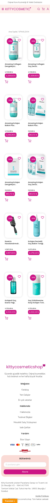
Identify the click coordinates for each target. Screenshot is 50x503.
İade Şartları (25, 427)
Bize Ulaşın (25, 439)
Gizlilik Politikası (42, 496)
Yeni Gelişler (25, 394)
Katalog (25, 389)
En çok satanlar (25, 400)
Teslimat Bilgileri (25, 417)
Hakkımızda (25, 412)
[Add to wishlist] (19, 40)
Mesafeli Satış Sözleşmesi (25, 422)
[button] (3, 9)
